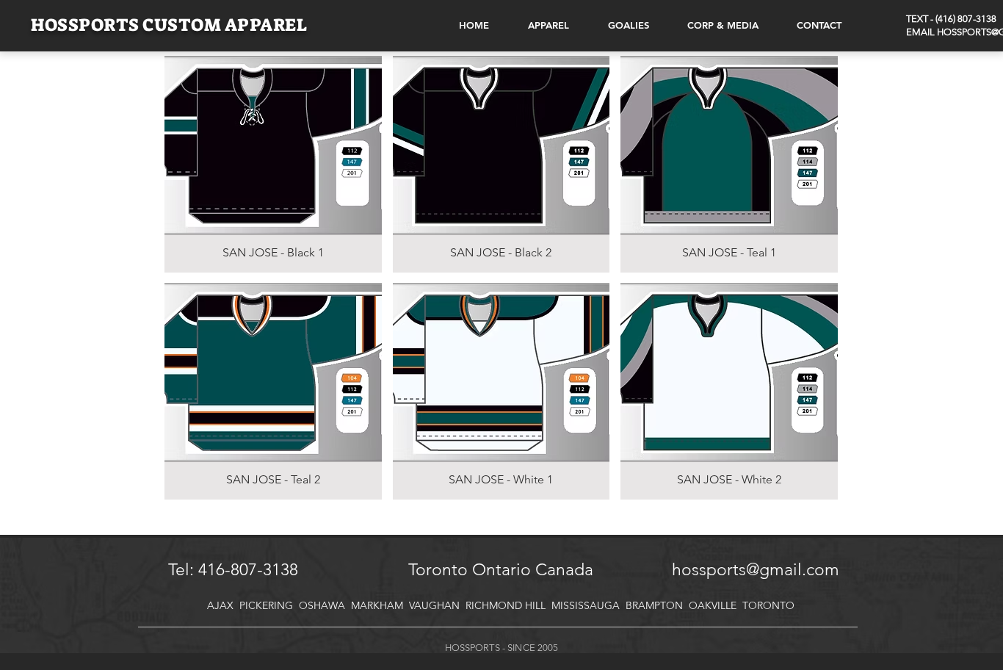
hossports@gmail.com (755, 570)
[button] (273, 165)
